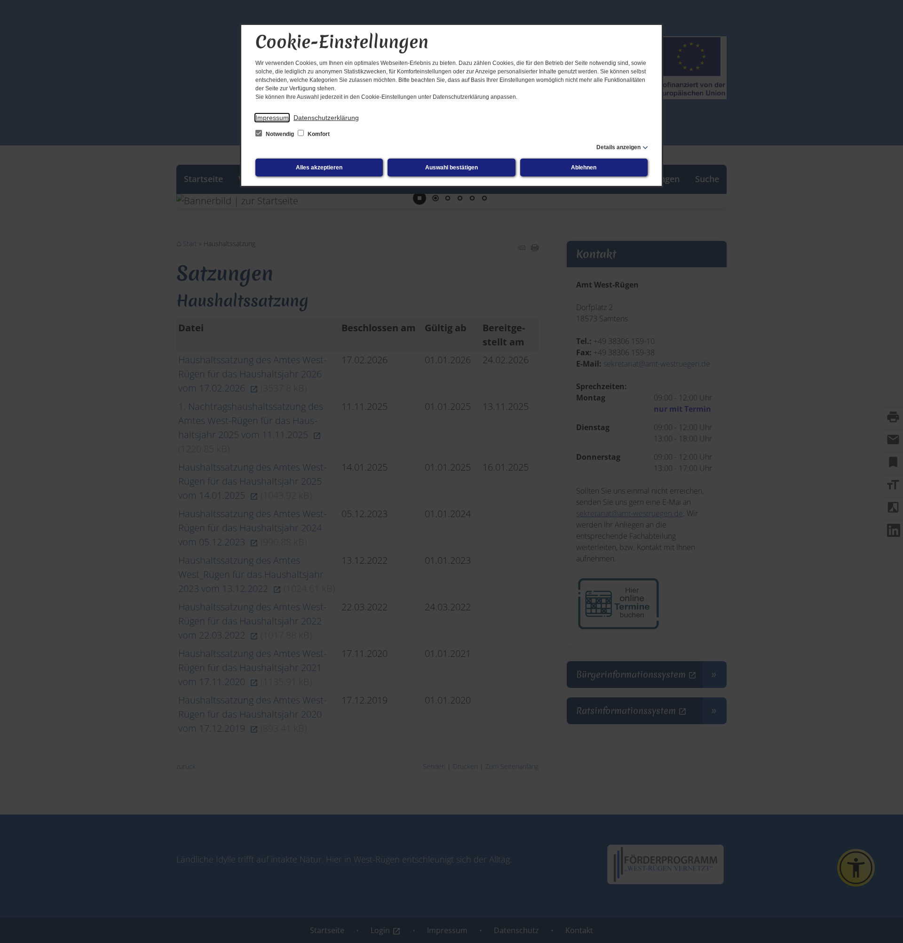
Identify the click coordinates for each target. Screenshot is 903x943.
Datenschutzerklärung (326, 117)
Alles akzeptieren (319, 167)
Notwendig (279, 134)
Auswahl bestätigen (451, 167)
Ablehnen (583, 167)
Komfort (318, 134)
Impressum (272, 117)
